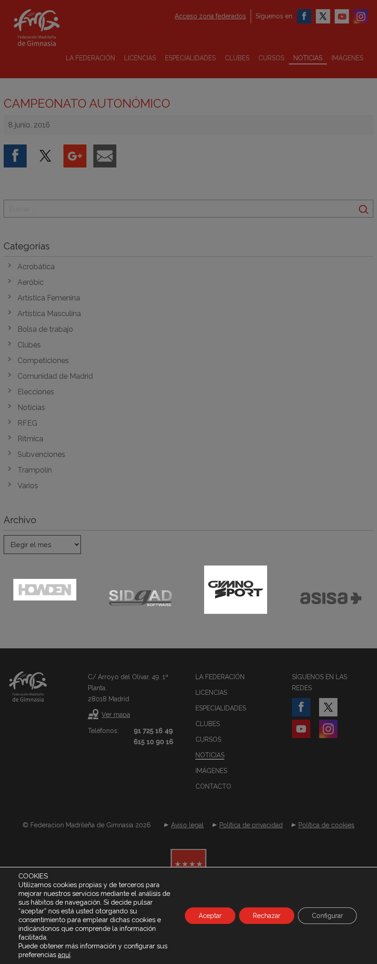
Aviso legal (187, 825)
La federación (90, 58)
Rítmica (30, 438)
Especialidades (190, 58)
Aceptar (210, 915)
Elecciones (35, 391)
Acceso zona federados (210, 16)
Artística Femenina (48, 298)
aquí (64, 954)
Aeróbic (30, 282)
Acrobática (36, 266)
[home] (48, 27)
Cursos (271, 58)
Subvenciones (41, 454)
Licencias (140, 58)
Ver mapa (116, 714)
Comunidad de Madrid (55, 376)
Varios (27, 485)
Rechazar (266, 915)
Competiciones (43, 360)
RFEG (27, 423)
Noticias (307, 58)
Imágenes (347, 58)
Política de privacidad (251, 825)
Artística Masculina (49, 313)
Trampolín (34, 470)
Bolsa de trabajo (45, 329)
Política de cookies (326, 825)
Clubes (237, 58)
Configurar (327, 915)
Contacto (213, 786)
